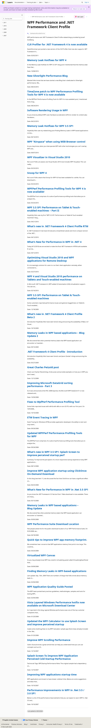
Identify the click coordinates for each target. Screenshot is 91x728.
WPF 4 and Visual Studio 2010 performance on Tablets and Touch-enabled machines (54, 278)
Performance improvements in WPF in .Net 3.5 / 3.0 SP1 (55, 691)
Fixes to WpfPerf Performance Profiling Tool (53, 401)
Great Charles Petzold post (43, 367)
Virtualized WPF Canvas (41, 555)
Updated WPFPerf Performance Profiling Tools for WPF (54, 434)
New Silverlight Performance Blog (47, 75)
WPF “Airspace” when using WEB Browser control (56, 141)
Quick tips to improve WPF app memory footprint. (57, 539)
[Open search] (82, 2)
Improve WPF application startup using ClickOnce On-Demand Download (57, 472)
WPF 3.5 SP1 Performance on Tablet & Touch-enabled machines (53, 296)
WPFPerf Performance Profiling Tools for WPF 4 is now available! (56, 190)
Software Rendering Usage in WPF (47, 110)
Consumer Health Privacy (53, 724)
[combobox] (12, 18)
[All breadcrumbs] (28, 16)
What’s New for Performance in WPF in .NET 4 (54, 241)
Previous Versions (16, 724)
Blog (25, 724)
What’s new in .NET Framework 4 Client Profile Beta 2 (54, 315)
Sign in (87, 2)
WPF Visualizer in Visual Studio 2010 (48, 157)
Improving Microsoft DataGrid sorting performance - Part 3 (50, 384)
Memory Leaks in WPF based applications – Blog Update (52, 507)
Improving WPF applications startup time (52, 674)
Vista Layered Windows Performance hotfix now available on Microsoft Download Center (56, 604)
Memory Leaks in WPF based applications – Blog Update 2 (55, 334)
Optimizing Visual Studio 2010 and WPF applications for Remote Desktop (50, 259)
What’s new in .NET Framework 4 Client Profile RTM (57, 226)
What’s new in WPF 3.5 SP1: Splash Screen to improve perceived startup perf (53, 453)
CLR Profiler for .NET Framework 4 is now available (57, 44)
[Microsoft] (3, 2)
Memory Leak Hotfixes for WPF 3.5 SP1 (50, 126)
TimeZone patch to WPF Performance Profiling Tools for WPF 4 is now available (55, 93)
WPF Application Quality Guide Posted (50, 586)
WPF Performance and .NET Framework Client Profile (47, 16)
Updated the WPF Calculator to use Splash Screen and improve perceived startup (56, 622)
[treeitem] (12, 22)
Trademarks (78, 724)
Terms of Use (68, 724)
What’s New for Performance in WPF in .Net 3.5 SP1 (57, 489)
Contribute (33, 724)
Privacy (41, 724)
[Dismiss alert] (88, 7)
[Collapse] (22, 15)
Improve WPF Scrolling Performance (48, 640)
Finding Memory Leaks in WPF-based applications (56, 571)
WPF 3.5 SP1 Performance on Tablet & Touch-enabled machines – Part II (53, 209)
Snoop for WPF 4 (37, 173)
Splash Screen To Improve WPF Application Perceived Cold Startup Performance (52, 657)
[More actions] (86, 16)
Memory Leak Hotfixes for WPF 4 (46, 60)
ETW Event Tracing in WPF (42, 417)
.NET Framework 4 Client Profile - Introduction (54, 351)
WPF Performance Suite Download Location (53, 524)
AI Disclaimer (5, 724)
